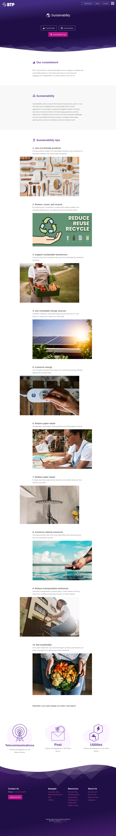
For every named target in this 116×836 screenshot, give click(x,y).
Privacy (64, 821)
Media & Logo (73, 805)
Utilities (50, 800)
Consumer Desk (53, 792)
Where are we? (15, 797)
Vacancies (91, 800)
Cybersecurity (73, 800)
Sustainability (73, 797)
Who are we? (92, 792)
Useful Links (72, 802)
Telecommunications (55, 794)
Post (49, 797)
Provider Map (73, 792)
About (97, 3)
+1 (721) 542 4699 (19, 792)
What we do (92, 794)
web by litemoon (58, 822)
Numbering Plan (73, 794)
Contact (105, 3)
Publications (87, 3)
